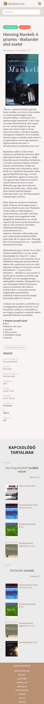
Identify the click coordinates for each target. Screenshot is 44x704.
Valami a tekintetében (27, 486)
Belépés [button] (22, 702)
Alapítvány (22, 679)
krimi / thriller (9, 398)
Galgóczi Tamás (13, 50)
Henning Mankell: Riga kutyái (27, 525)
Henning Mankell (10, 361)
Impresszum (22, 682)
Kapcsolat (22, 686)
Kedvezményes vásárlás (15, 347)
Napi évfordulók (22, 671)
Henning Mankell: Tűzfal (28, 642)
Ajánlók (25, 27)
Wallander (7, 369)
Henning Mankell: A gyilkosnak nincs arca (27, 544)
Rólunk (22, 675)
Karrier (22, 694)
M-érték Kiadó (9, 376)
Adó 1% (22, 698)
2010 (5, 383)
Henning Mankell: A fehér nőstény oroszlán (28, 506)
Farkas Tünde (8, 391)
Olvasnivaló (10, 27)
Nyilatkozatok (22, 690)
